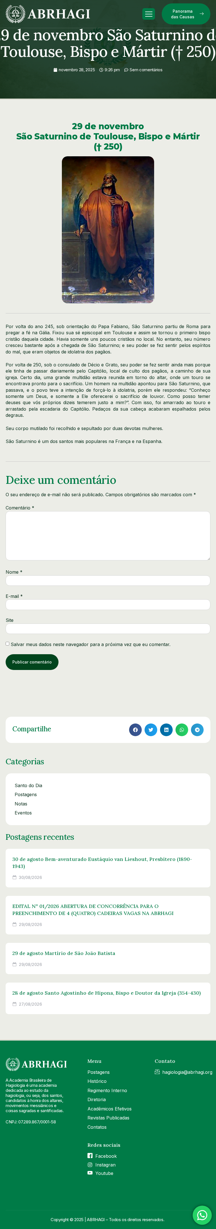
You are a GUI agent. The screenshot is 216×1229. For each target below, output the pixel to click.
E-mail (14, 596)
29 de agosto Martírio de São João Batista (63, 953)
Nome (14, 572)
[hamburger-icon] (148, 14)
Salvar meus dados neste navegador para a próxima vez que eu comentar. (90, 644)
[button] (135, 729)
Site (10, 620)
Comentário (20, 508)
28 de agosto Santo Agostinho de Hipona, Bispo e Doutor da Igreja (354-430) (106, 993)
